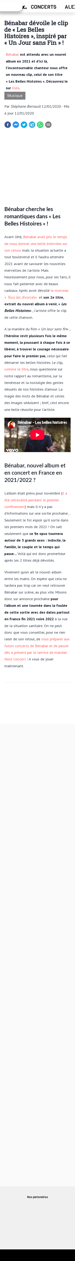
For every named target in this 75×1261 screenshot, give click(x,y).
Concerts (43, 7)
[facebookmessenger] (15, 124)
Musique (14, 95)
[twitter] (24, 124)
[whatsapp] (40, 124)
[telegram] (32, 124)
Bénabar (12, 54)
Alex (15, 87)
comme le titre (16, 369)
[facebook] (7, 124)
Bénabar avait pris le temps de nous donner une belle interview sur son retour (35, 243)
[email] (48, 124)
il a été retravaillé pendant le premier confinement (35, 500)
